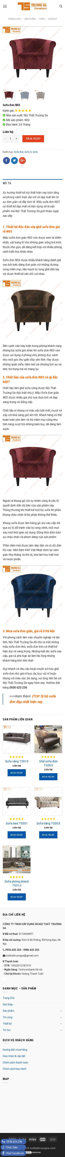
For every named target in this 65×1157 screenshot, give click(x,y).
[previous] (8, 56)
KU (4, 979)
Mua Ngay (33, 138)
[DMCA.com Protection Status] (32, 1152)
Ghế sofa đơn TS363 (48, 763)
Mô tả (7, 183)
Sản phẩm (30, 19)
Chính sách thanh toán (15, 1062)
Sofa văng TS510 (17, 761)
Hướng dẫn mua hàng (15, 1049)
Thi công (7, 1017)
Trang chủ (14, 19)
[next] (56, 56)
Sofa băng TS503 (48, 823)
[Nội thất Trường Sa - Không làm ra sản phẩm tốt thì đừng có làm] (32, 6)
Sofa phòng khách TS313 (17, 883)
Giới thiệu (8, 1004)
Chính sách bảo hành (14, 1068)
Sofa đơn (18, 152)
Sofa (42, 19)
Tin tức (7, 1030)
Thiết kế (7, 1023)
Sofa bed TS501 (17, 823)
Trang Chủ (8, 997)
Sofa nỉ (52, 19)
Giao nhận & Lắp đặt (14, 1056)
